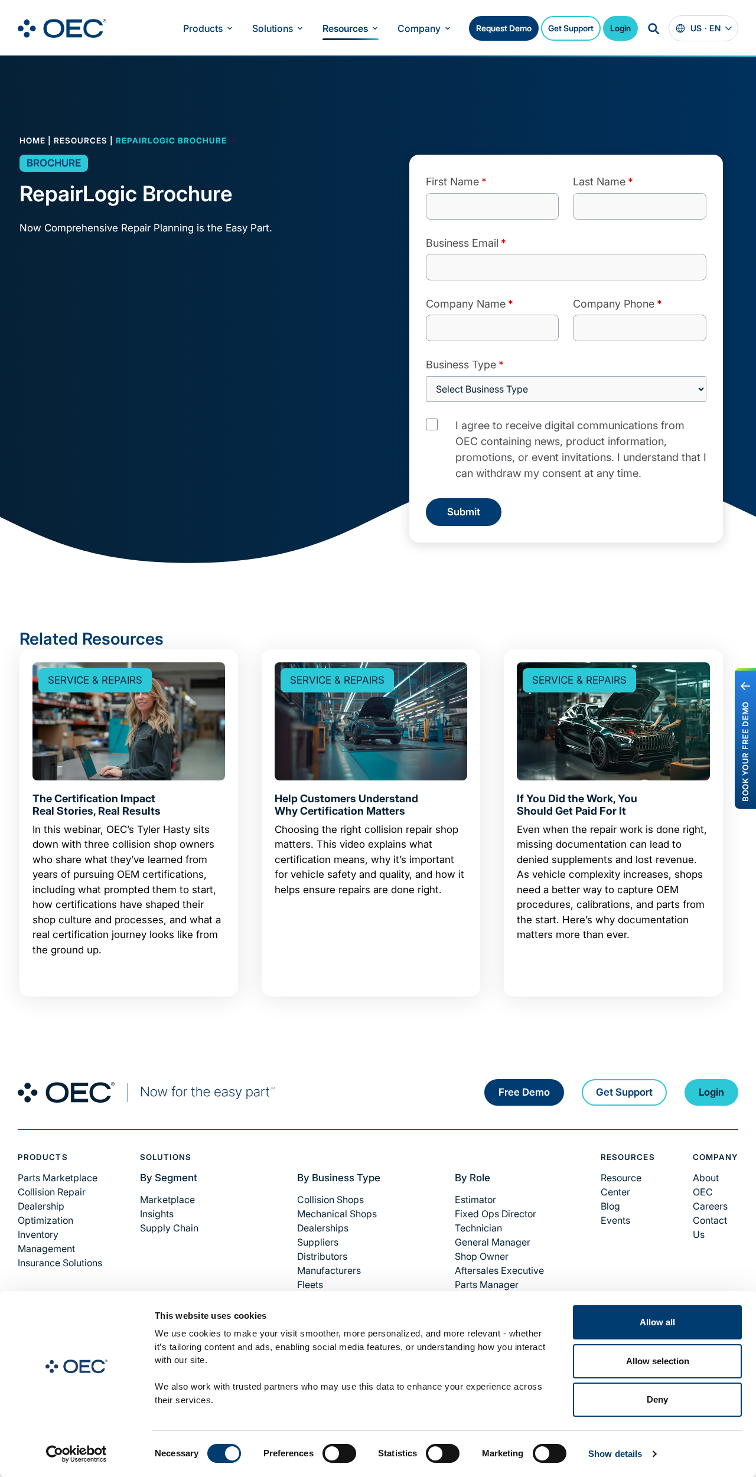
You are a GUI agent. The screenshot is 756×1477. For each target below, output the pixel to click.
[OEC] (62, 28)
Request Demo (504, 28)
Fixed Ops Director (495, 1214)
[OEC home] (146, 1092)
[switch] (339, 1453)
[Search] (653, 28)
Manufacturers (329, 1270)
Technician (478, 1228)
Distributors (322, 1256)
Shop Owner (482, 1256)
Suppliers (317, 1242)
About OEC (706, 1185)
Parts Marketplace (57, 1178)
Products (203, 28)
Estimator (475, 1199)
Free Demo (524, 1092)
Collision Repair (52, 1192)
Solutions (272, 28)
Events (615, 1220)
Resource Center (621, 1185)
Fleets (310, 1284)
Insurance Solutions (60, 1263)
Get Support (571, 28)
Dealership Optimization (45, 1213)
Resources (345, 28)
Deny (657, 1399)
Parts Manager (487, 1284)
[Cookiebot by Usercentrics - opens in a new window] (76, 1454)
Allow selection (657, 1361)
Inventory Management (46, 1241)
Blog (610, 1206)
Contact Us (710, 1227)
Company (419, 28)
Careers (710, 1206)
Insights (157, 1214)
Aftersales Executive (499, 1270)
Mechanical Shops (337, 1214)
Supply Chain (169, 1228)
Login (620, 28)
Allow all (657, 1322)
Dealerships (322, 1228)
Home (32, 140)
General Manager (492, 1242)
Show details (615, 1454)
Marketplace (167, 1199)
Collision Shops (330, 1199)
